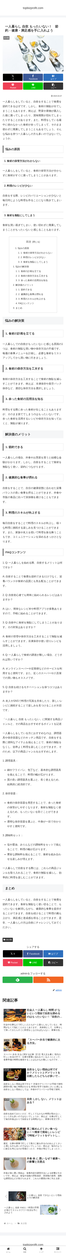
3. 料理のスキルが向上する (31, 299)
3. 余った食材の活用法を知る (33, 280)
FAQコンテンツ (26, 303)
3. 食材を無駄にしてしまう (34, 262)
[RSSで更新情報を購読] (48, 980)
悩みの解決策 (22, 266)
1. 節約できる (25, 289)
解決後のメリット (24, 285)
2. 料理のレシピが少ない (33, 257)
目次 (28, 241)
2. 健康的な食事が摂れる (30, 294)
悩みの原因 (23, 248)
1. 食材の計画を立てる (29, 271)
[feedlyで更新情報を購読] (18, 980)
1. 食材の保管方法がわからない (36, 253)
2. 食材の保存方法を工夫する (33, 276)
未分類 (9, 940)
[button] (53, 86)
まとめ (19, 308)
